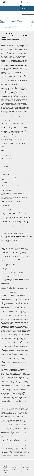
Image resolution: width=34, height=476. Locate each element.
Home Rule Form (26, 467)
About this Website (26, 471)
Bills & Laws (15, 5)
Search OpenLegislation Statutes (28, 13)
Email (33, 26)
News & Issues (5, 5)
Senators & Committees (10, 5)
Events (21, 5)
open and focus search (29, 5)
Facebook (31, 26)
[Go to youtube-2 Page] (5, 472)
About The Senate (26, 5)
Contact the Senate (26, 463)
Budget (13, 469)
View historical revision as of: (4, 27)
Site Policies (25, 469)
